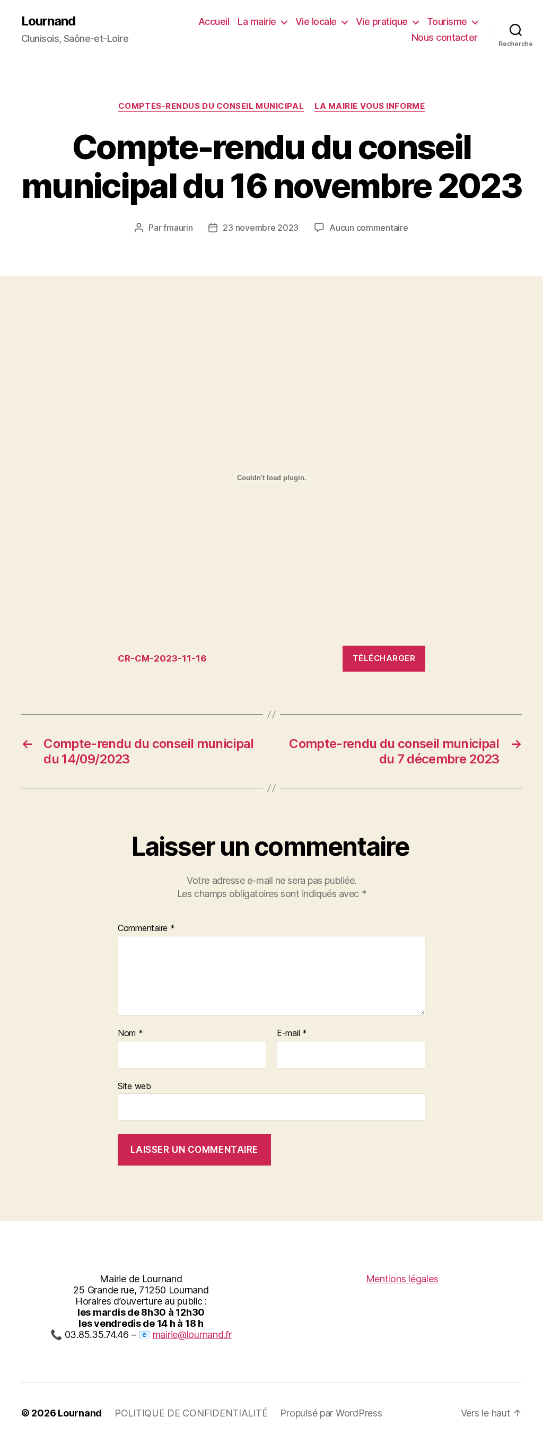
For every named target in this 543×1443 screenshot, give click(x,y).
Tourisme (447, 21)
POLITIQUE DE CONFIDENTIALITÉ (191, 1413)
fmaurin (177, 227)
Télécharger (384, 658)
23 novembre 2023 (261, 227)
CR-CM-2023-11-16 (162, 658)
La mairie (257, 21)
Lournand (48, 21)
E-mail (292, 1033)
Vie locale (316, 21)
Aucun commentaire (368, 227)
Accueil (214, 21)
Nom (130, 1033)
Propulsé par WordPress (331, 1413)
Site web (134, 1086)
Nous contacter (444, 37)
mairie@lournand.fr (192, 1334)
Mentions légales (402, 1278)
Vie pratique (382, 21)
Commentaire (146, 928)
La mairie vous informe (369, 106)
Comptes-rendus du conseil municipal (211, 106)
